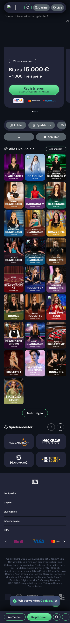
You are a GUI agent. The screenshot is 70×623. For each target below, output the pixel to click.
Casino (43, 7)
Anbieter (53, 137)
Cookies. (46, 601)
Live (59, 7)
